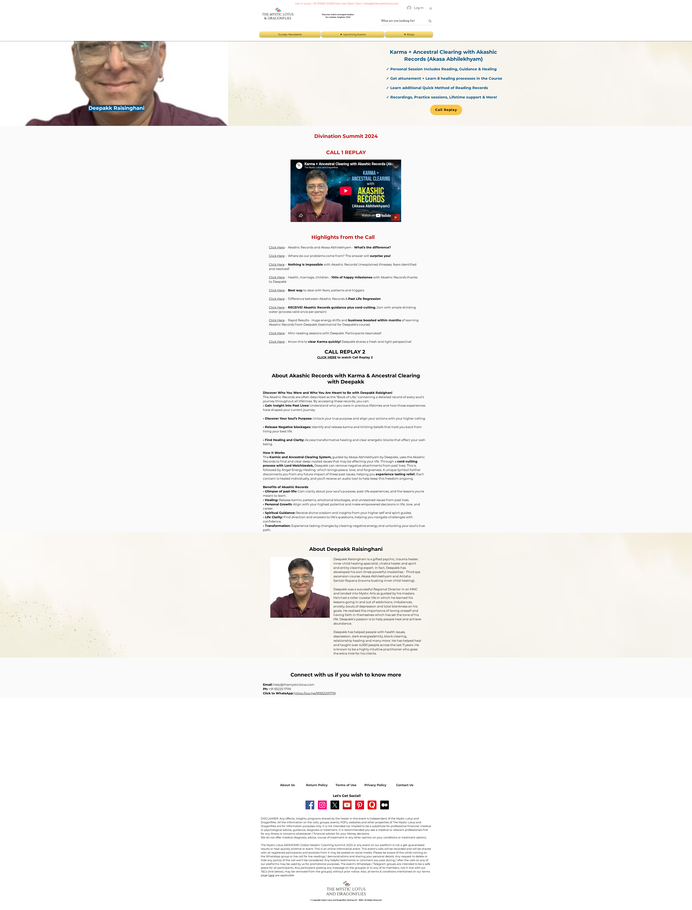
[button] (430, 8)
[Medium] (384, 805)
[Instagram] (322, 805)
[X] (334, 805)
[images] (372, 805)
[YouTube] (347, 805)
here (271, 875)
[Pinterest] (359, 805)
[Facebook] (309, 805)
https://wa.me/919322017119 (315, 693)
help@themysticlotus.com (381, 3)
